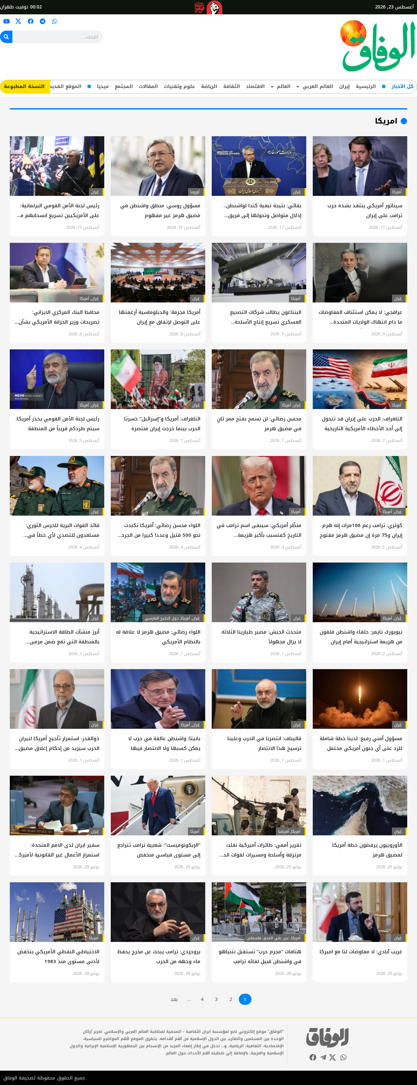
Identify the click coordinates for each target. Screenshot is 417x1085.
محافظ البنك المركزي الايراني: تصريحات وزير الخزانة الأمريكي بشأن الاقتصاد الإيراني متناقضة (59, 322)
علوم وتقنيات (179, 86)
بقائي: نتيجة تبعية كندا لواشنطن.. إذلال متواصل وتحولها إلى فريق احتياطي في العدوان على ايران (262, 215)
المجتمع (124, 86)
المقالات (148, 86)
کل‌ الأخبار (402, 86)
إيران (344, 86)
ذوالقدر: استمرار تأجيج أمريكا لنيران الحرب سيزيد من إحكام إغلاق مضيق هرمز (59, 748)
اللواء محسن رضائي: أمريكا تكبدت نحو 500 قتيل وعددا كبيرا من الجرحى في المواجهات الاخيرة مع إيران (158, 535)
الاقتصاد (255, 86)
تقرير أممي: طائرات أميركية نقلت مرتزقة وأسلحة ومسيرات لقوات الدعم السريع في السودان (259, 855)
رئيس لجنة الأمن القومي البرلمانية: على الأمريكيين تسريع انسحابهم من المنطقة (58, 215)
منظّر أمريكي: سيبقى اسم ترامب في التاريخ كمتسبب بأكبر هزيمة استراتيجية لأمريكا (259, 535)
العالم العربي (318, 86)
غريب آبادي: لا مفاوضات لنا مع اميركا (361, 951)
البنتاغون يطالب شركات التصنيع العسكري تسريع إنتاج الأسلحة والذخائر (265, 322)
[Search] (6, 37)
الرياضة (209, 86)
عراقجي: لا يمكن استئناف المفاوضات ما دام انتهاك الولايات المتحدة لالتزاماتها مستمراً (360, 322)
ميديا (103, 86)
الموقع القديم (65, 86)
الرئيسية (366, 86)
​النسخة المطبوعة (24, 86)
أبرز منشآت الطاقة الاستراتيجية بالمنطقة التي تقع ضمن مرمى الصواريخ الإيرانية (64, 641)
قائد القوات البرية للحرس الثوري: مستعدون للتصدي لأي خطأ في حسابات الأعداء (62, 535)
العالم (284, 86)
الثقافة (231, 86)
